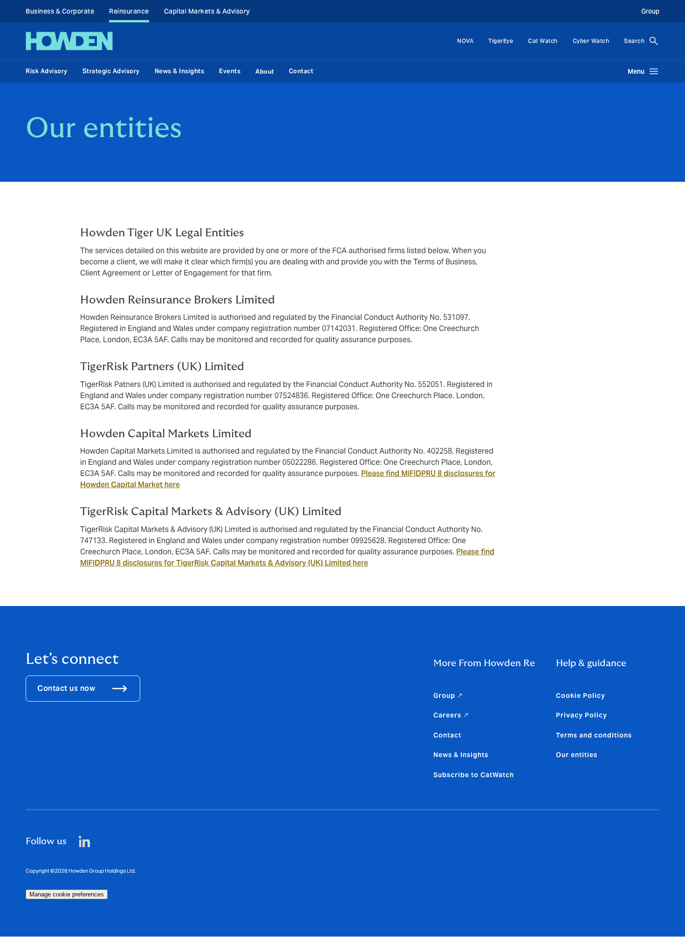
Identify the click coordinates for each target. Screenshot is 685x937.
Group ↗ (448, 695)
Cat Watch (543, 40)
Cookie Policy (580, 695)
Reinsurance (129, 11)
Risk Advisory (47, 71)
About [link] (264, 71)
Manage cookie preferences (66, 894)
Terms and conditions (594, 735)
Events (229, 71)
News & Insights (180, 71)
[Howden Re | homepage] (69, 41)
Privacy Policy (581, 715)
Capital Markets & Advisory (207, 11)
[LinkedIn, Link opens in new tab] (84, 841)
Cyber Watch (591, 40)
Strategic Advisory (111, 71)
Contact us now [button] (66, 688)
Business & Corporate (60, 11)
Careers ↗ (451, 715)
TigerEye (500, 40)
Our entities (576, 755)
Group (650, 11)
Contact (301, 71)
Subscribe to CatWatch (473, 775)
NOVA (465, 40)
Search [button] (634, 40)
